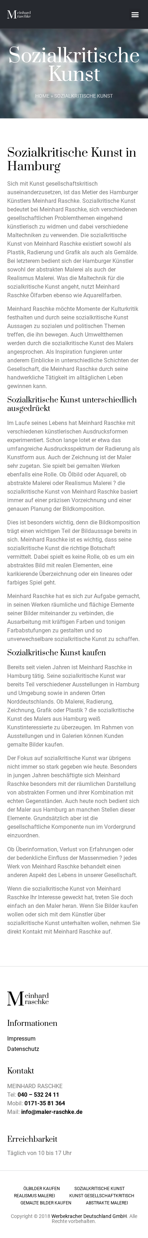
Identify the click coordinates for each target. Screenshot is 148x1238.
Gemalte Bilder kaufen (45, 1202)
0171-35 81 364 (44, 1103)
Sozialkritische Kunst (99, 1188)
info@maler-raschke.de (52, 1112)
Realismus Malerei (34, 1195)
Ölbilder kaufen (41, 1188)
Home (42, 96)
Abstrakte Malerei (107, 1202)
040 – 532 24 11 (38, 1094)
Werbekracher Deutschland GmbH (89, 1216)
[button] (135, 14)
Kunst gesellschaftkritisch (101, 1195)
